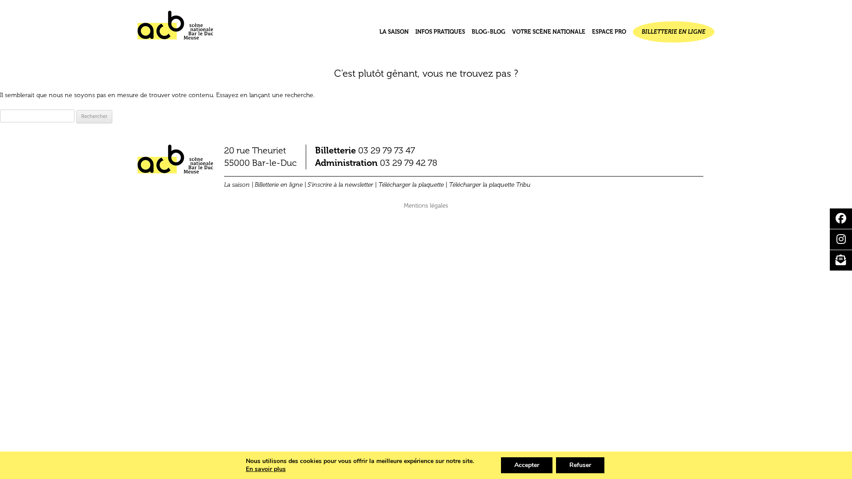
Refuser (580, 465)
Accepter (526, 465)
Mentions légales (426, 206)
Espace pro (609, 31)
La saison (394, 31)
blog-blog (488, 31)
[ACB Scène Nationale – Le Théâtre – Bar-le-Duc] (175, 29)
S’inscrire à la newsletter (340, 184)
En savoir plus (266, 469)
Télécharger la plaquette (411, 184)
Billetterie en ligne (674, 31)
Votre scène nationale (548, 31)
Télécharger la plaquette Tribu (490, 184)
